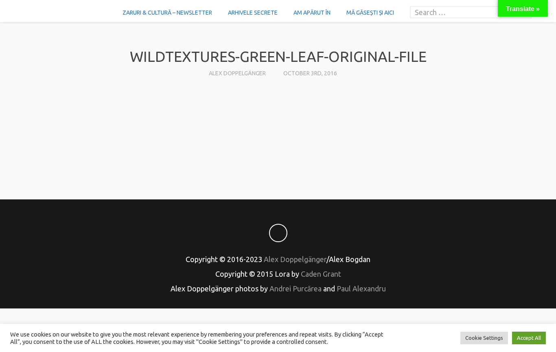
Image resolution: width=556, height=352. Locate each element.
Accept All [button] (529, 338)
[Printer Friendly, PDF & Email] (278, 157)
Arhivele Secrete (253, 12)
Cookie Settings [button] (484, 338)
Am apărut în (312, 12)
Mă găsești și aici (370, 12)
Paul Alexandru (361, 288)
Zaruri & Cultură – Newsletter (167, 12)
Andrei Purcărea (295, 288)
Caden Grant (321, 274)
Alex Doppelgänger (237, 73)
